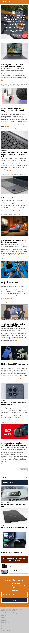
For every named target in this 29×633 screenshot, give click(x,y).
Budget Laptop (13, 84)
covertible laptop (4, 214)
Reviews (2, 82)
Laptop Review (3, 85)
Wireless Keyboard (23, 174)
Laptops (15, 82)
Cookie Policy (4, 627)
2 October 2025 (4, 106)
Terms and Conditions (5, 630)
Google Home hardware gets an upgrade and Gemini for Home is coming (12, 110)
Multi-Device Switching (9, 174)
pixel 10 (9, 344)
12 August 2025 (4, 400)
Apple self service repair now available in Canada (11, 283)
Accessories (8, 173)
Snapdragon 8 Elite (7, 422)
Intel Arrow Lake (24, 84)
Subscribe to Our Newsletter (14, 582)
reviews (18, 421)
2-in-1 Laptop (3, 84)
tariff (8, 464)
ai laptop (9, 84)
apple (2, 302)
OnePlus (7, 421)
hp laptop (10, 214)
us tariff (17, 464)
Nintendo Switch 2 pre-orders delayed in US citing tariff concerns (13, 444)
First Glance (3, 342)
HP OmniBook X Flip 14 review (12, 198)
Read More (7, 126)
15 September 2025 (5, 195)
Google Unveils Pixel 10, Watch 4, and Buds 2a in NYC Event (13, 325)
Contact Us (3, 615)
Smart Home (15, 128)
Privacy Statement (4, 628)
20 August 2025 (4, 322)
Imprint (2, 623)
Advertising (3, 620)
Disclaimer (3, 625)
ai (6, 84)
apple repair (6, 302)
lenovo (8, 85)
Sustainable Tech (16, 174)
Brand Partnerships (5, 622)
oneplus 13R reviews (13, 421)
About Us (3, 617)
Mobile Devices (7, 419)
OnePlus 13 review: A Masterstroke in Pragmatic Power (13, 403)
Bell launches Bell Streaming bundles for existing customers (14, 241)
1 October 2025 (4, 150)
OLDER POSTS (24, 469)
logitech (2, 174)
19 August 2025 (4, 362)
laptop (14, 214)
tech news (13, 464)
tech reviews (14, 422)
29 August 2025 (4, 238)
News (2, 128)
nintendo (5, 464)
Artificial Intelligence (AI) (9, 82)
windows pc (17, 214)
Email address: (14, 590)
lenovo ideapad (12, 85)
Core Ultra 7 (19, 84)
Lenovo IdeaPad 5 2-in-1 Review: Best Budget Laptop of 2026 (13, 65)
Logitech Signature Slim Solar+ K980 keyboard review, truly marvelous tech (14, 154)
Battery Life (3, 421)
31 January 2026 (4, 62)
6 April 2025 (3, 441)
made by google (4, 344)
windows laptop (20, 85)
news (2, 464)
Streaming (3, 258)
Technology (3, 173)
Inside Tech (3, 300)
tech (16, 85)
